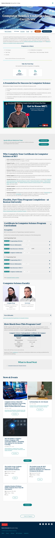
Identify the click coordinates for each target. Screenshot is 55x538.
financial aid (47, 192)
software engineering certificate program (33, 41)
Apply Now (38, 31)
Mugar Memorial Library (12, 182)
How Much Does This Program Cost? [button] (22, 324)
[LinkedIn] (46, 524)
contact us (15, 352)
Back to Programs (8, 31)
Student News (22, 411)
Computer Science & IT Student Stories (17, 365)
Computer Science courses (13, 277)
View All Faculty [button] (8, 315)
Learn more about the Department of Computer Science (16, 318)
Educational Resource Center (23, 181)
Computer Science (20, 410)
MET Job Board (19, 533)
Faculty (27, 31)
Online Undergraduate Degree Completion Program (14, 211)
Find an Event (44, 144)
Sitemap (12, 533)
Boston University (5, 524)
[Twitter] (49, 524)
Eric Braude (36, 406)
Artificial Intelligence (8, 448)
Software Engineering (16, 411)
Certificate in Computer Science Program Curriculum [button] (25, 224)
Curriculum (22, 31)
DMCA (3, 533)
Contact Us (26, 533)
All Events (27, 504)
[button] (27, 241)
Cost (31, 31)
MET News (10, 411)
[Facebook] (40, 524)
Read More (15, 414)
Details (15, 477)
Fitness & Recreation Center (36, 181)
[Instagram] (43, 524)
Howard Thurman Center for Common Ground (30, 182)
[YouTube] (52, 524)
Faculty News (41, 406)
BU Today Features (13, 410)
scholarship (18, 194)
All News (27, 460)
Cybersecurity (20, 449)
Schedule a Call (44, 140)
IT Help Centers (46, 181)
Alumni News (7, 410)
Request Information (47, 31)
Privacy (7, 533)
